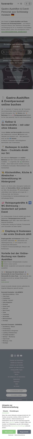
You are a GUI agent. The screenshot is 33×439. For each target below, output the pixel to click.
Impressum (10, 435)
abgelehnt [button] (11, 422)
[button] (9, 432)
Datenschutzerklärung (20, 435)
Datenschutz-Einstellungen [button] (18, 426)
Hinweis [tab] (5, 411)
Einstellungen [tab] (14, 411)
